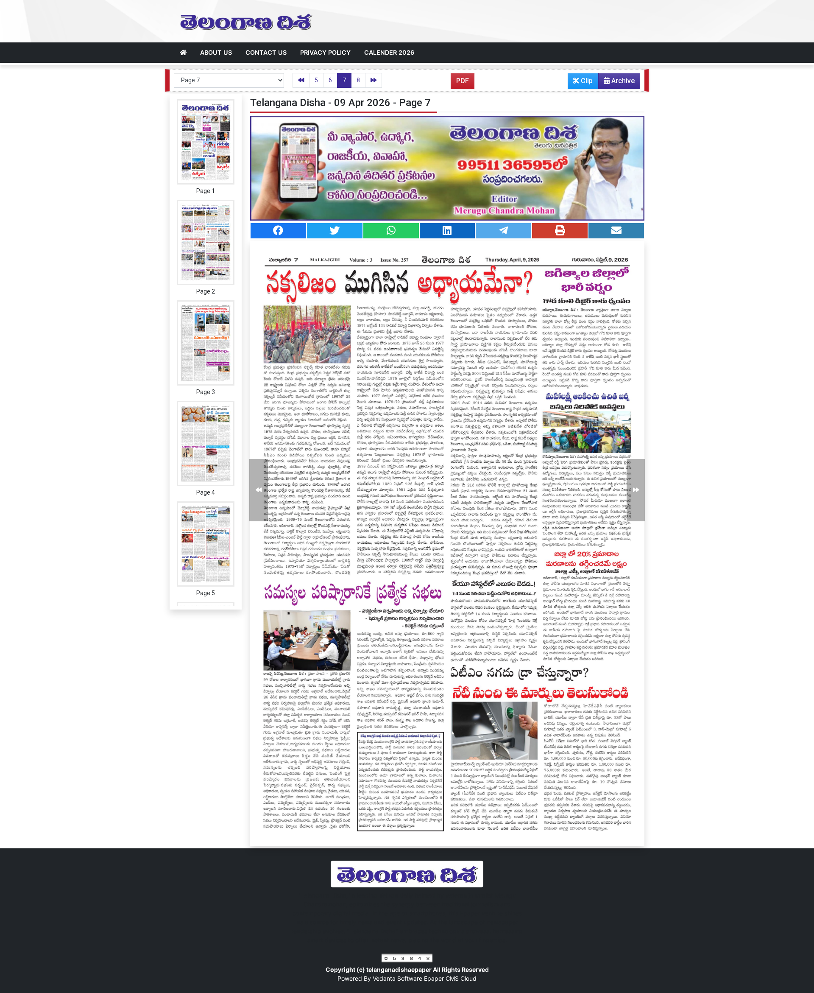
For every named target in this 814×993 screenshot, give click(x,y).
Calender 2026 (389, 52)
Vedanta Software (398, 978)
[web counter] (407, 957)
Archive (622, 81)
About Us (216, 52)
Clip (586, 81)
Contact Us (266, 52)
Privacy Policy (325, 52)
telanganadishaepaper (399, 969)
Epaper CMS (442, 978)
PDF (462, 81)
